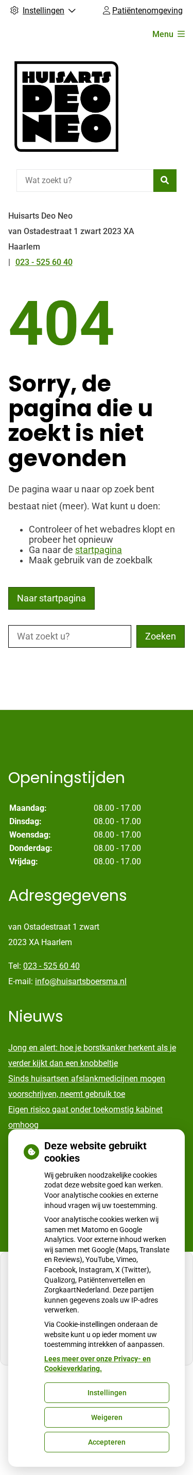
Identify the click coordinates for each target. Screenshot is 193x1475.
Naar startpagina (51, 598)
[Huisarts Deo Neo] (66, 106)
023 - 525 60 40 (51, 966)
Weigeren (106, 1417)
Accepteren (107, 1442)
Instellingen (107, 1393)
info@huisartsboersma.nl (81, 981)
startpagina (98, 550)
